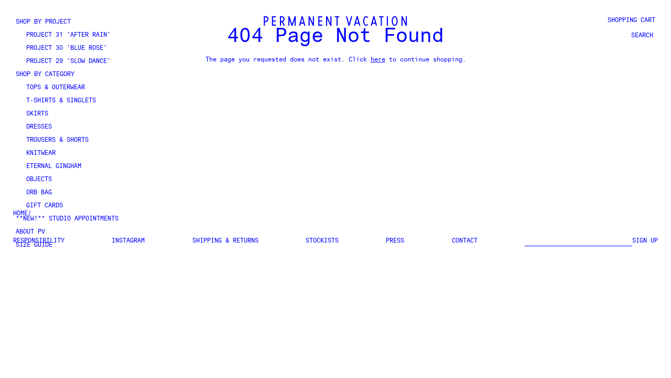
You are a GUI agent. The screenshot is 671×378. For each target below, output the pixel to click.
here (378, 60)
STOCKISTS (322, 241)
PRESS (395, 241)
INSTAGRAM (128, 241)
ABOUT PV (30, 232)
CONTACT (465, 241)
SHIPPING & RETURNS (225, 241)
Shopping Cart (631, 20)
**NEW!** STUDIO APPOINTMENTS (67, 219)
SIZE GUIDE (34, 245)
